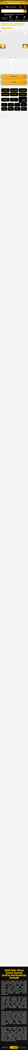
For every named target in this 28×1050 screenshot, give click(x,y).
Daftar (14, 1047)
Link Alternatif (23, 1047)
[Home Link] (11, 7)
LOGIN (14, 82)
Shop (2, 7)
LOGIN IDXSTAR (18, 1011)
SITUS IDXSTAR (14, 1030)
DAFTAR (14, 76)
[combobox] (12, 11)
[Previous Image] (3, 46)
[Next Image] (25, 46)
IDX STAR (24, 997)
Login (5, 1047)
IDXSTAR (3, 981)
